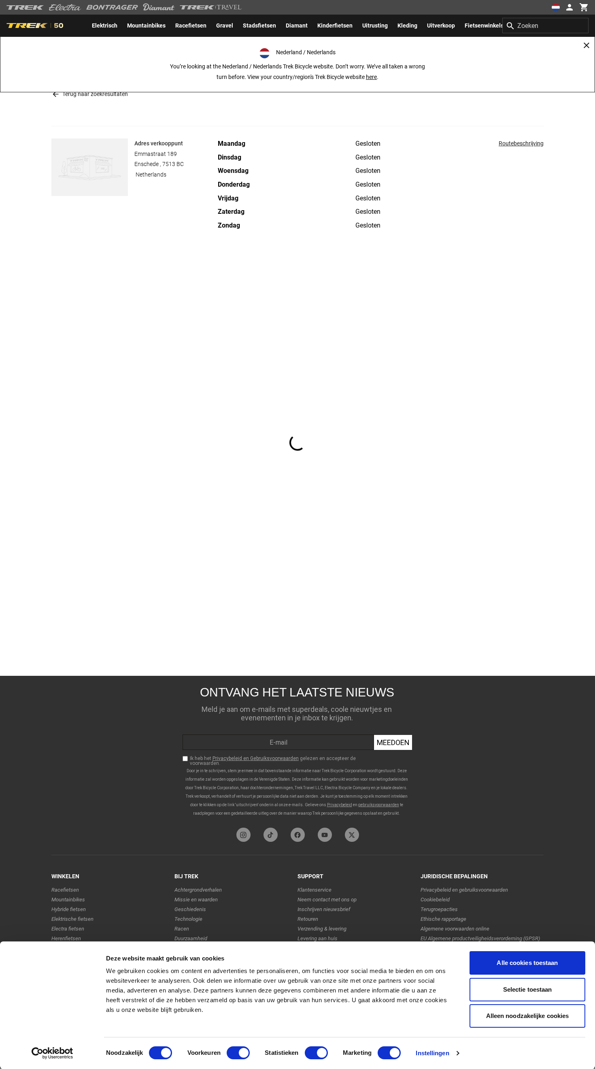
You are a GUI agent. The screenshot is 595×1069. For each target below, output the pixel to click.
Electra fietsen (67, 929)
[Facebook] (298, 835)
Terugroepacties (439, 909)
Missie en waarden (196, 900)
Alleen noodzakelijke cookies (527, 1015)
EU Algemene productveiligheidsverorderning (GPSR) (480, 938)
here (371, 77)
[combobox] (545, 25)
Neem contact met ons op (327, 900)
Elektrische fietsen (72, 919)
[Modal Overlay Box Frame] (297, 750)
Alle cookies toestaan (527, 962)
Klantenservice (315, 890)
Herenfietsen (66, 938)
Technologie (188, 919)
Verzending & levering (322, 929)
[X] (352, 835)
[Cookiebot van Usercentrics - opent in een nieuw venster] (52, 1053)
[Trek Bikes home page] (25, 7)
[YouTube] (325, 835)
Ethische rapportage (443, 919)
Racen (181, 929)
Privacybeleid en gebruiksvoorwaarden (464, 890)
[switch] (238, 1052)
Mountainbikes (68, 900)
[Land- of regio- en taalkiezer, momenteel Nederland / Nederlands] (555, 7)
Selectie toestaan (527, 989)
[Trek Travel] (211, 7)
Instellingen (432, 1053)
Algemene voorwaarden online (455, 929)
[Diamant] (159, 7)
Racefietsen (65, 890)
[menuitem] (104, 25)
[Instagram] (243, 835)
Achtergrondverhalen (198, 890)
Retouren (308, 919)
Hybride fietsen (68, 909)
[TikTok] (271, 835)
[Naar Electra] (65, 7)
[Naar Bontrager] (112, 7)
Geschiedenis (190, 909)
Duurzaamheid (190, 938)
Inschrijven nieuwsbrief (324, 909)
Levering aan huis (318, 938)
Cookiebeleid (435, 900)
